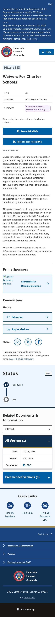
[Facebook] (38, 341)
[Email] (17, 341)
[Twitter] (28, 341)
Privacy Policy (27, 609)
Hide (50, 4)
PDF (29, 465)
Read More (45, 28)
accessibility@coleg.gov (21, 358)
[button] (27, 546)
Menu (48, 51)
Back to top (43, 534)
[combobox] (27, 428)
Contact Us (29, 597)
